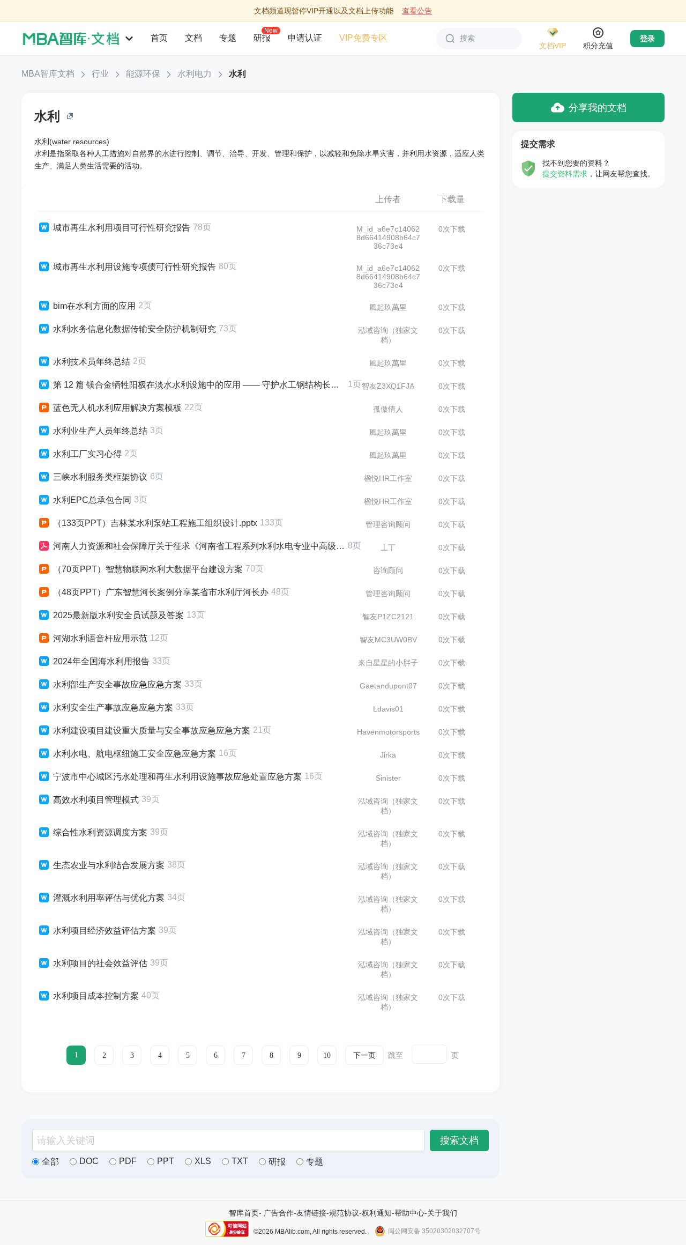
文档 (193, 37)
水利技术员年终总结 (91, 361)
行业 (100, 73)
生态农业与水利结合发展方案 (109, 865)
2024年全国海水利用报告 (101, 661)
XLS (203, 1161)
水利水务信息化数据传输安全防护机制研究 (134, 329)
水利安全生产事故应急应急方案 (113, 707)
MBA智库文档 (47, 73)
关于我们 (442, 1213)
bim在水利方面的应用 (94, 305)
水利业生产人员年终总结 (100, 430)
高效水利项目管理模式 (96, 799)
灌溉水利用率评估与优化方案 (109, 897)
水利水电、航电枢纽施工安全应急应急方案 (134, 753)
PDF (128, 1161)
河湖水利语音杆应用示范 (100, 638)
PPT (165, 1161)
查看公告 (417, 10)
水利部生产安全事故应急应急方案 (117, 684)
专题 (227, 37)
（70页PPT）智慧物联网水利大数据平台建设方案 (148, 569)
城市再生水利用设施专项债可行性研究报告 (134, 266)
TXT (240, 1161)
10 (327, 1055)
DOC (89, 1161)
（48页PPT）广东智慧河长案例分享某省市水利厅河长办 (161, 592)
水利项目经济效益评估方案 (104, 930)
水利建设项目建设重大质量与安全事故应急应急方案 (151, 730)
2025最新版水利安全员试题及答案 (118, 615)
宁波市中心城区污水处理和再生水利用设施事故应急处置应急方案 (177, 776)
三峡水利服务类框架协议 (100, 476)
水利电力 (194, 73)
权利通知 (377, 1213)
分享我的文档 (598, 107)
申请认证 (305, 37)
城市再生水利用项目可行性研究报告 (121, 227)
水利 (237, 73)
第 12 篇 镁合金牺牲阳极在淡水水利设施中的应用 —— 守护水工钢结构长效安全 (199, 384)
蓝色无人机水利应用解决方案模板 (117, 407)
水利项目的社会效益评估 (100, 963)
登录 (647, 38)
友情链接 (311, 1213)
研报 (262, 37)
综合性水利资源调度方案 (100, 832)
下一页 (364, 1055)
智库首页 (244, 1213)
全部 (50, 1161)
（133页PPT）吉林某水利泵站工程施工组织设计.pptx (155, 523)
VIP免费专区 (363, 37)
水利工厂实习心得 (87, 453)
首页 (159, 37)
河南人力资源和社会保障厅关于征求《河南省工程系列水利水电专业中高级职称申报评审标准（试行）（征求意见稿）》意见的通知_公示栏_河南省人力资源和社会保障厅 (199, 546)
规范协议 (344, 1213)
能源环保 (143, 73)
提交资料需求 (564, 173)
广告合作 (279, 1213)
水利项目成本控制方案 (96, 996)
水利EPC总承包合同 (92, 500)
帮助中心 (409, 1213)
